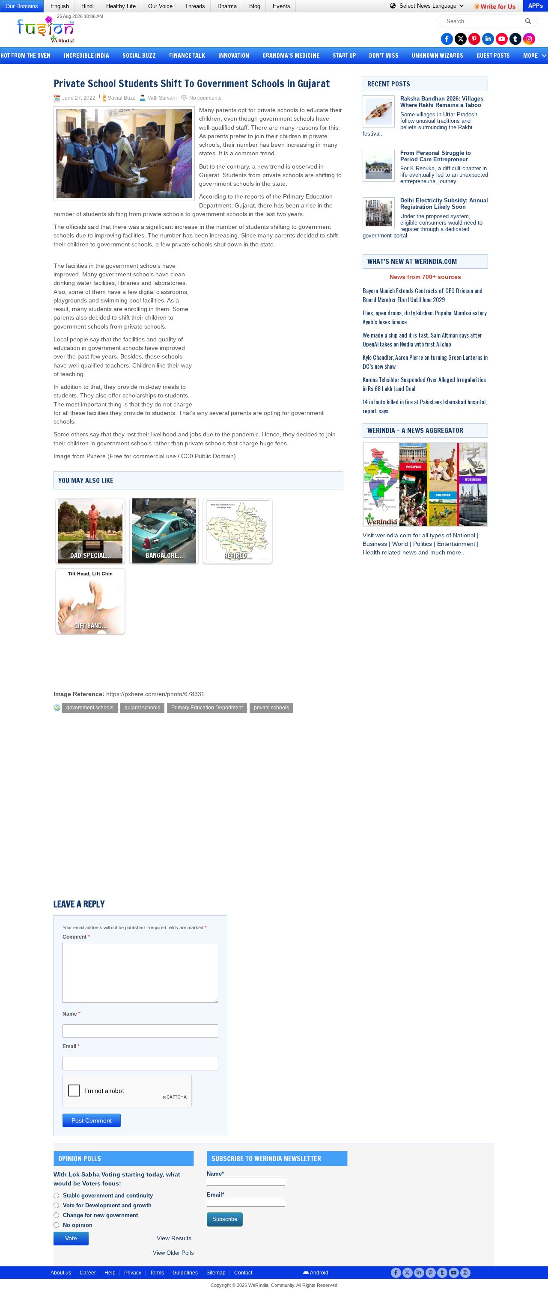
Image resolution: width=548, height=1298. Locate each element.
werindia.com (394, 535)
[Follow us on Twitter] (461, 39)
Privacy (132, 1273)
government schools (89, 708)
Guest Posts (493, 55)
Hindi (87, 6)
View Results (174, 1238)
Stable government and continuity (108, 1195)
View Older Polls (173, 1253)
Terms (157, 1273)
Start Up (344, 55)
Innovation (233, 55)
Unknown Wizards (437, 55)
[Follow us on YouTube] (502, 39)
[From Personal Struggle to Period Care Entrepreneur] (379, 166)
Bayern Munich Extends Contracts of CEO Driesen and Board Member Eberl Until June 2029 (422, 295)
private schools (271, 708)
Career (88, 1273)
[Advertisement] (38, 199)
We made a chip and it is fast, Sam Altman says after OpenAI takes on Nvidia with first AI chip (422, 339)
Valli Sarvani (162, 98)
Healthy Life (121, 6)
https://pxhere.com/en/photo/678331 (155, 694)
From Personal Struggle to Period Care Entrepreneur (435, 156)
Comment (76, 937)
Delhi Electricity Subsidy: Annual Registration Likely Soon (444, 203)
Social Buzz (139, 55)
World (401, 544)
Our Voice (160, 6)
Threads (195, 6)
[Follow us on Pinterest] (474, 39)
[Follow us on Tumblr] (515, 39)
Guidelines (185, 1273)
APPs (535, 6)
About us (61, 1273)
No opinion (77, 1225)
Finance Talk (187, 55)
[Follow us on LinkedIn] (488, 39)
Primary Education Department (207, 708)
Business (376, 544)
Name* (215, 1174)
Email (71, 1046)
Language (428, 6)
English (60, 6)
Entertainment (457, 544)
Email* (215, 1194)
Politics (423, 544)
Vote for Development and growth (107, 1205)
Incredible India (86, 55)
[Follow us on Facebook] (447, 39)
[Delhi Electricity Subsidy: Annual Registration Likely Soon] (379, 213)
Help (110, 1273)
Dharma (227, 6)
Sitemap (216, 1273)
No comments (205, 98)
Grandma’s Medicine (290, 55)
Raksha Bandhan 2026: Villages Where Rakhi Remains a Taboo (441, 101)
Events (281, 6)
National (465, 535)
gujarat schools (142, 708)
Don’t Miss (384, 55)
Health (372, 552)
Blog (254, 6)
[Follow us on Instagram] (529, 39)
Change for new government (100, 1215)
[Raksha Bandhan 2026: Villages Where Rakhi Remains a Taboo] (379, 111)
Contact (243, 1273)
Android (318, 1273)
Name (71, 1014)
